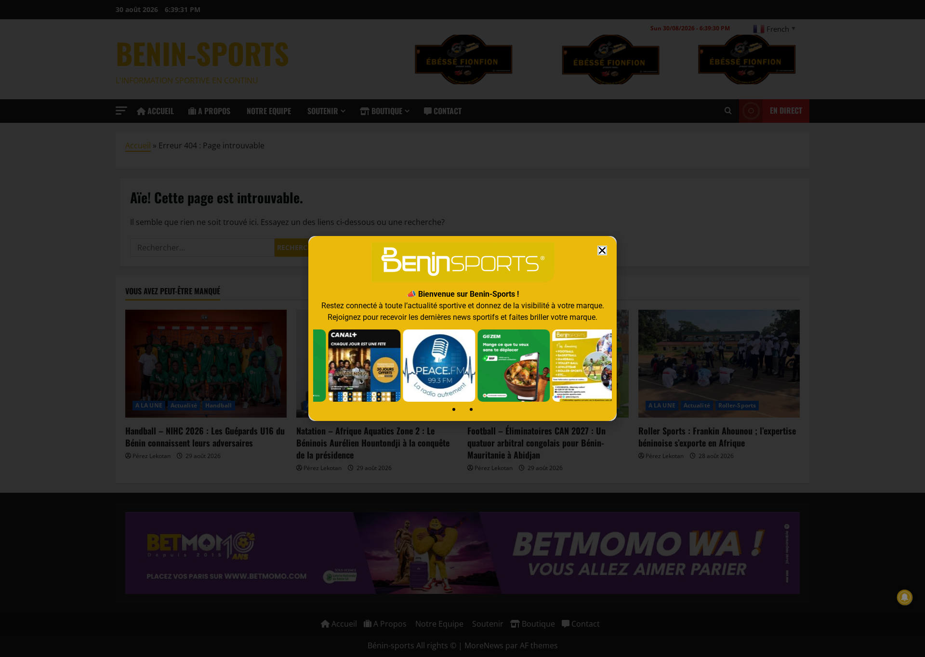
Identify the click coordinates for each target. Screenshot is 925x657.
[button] (602, 250)
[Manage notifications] (904, 597)
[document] (462, 328)
